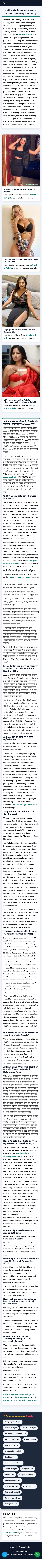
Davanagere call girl (12, 1498)
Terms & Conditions (20, 1551)
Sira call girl (9, 1475)
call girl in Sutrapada (27, 1400)
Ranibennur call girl (12, 1480)
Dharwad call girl (11, 1486)
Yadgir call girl (27, 1469)
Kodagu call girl (11, 1504)
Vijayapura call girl (26, 1475)
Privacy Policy (25, 1547)
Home (11, 1547)
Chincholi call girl (29, 1428)
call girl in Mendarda (13, 1394)
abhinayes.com (10, 1533)
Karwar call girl (11, 1428)
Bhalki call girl (10, 1457)
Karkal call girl (30, 1440)
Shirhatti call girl (12, 1445)
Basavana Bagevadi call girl (15, 1434)
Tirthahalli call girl (12, 1492)
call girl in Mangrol (21, 1397)
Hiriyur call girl (29, 1486)
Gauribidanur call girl (13, 1463)
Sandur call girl (11, 1469)
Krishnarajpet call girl (13, 1451)
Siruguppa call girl (12, 1440)
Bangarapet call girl (13, 1422)
